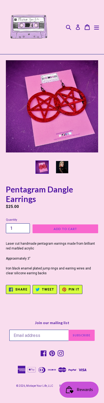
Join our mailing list (52, 323)
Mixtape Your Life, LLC (39, 385)
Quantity (11, 219)
